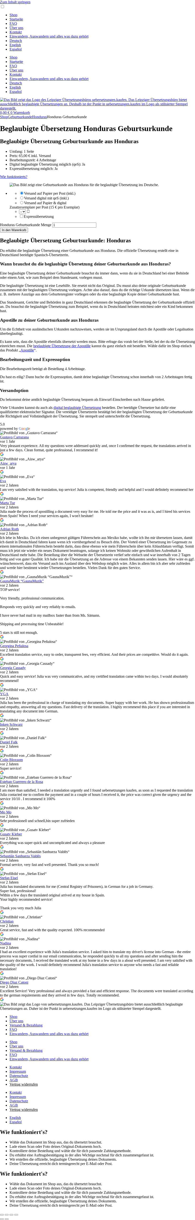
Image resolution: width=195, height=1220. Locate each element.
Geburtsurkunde (20, 117)
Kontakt (16, 32)
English (15, 45)
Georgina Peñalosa (14, 646)
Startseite (16, 19)
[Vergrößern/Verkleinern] (2, 1214)
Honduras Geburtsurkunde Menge (25, 225)
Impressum (18, 1071)
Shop (13, 15)
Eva (3, 481)
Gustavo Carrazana (14, 437)
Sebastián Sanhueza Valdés (20, 856)
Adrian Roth (9, 529)
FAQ (13, 23)
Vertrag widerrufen (24, 1084)
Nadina (5, 943)
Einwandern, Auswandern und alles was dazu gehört (49, 36)
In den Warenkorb (14, 230)
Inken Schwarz (11, 724)
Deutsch (16, 41)
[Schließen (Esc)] (16, 1214)
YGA (4, 694)
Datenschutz (19, 1076)
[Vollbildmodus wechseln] (7, 1214)
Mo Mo (5, 812)
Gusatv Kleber (11, 834)
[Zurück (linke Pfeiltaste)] (2, 1219)
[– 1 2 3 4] (23, 211)
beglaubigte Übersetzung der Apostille (62, 346)
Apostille (27, 350)
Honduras (39, 117)
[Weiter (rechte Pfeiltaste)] (7, 1219)
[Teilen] (11, 1214)
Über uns (16, 28)
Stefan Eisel (9, 878)
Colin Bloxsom (11, 760)
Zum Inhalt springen (15, 2)
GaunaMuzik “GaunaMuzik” (22, 581)
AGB (14, 1080)
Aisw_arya (8, 463)
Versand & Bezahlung (26, 1025)
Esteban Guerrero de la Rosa (21, 782)
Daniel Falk (9, 742)
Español (16, 49)
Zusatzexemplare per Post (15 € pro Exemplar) (44, 207)
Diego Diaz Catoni (14, 982)
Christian (7, 921)
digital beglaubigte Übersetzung (77, 408)
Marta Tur (7, 503)
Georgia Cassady (13, 668)
